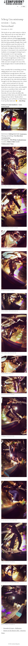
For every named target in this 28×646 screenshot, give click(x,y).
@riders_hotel (5, 144)
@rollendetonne (21, 140)
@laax (12, 144)
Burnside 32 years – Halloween (12, 628)
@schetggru (23, 134)
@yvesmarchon (5, 138)
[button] (17, 6)
